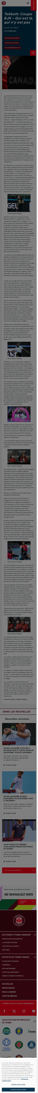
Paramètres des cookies (18, 1084)
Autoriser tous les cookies (18, 1089)
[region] (18, 1075)
